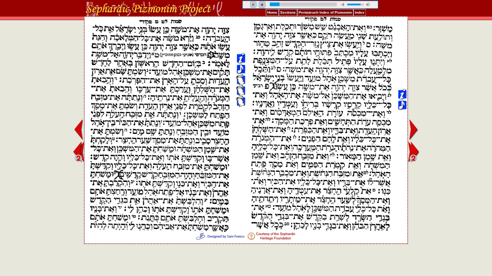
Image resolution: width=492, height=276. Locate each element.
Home (272, 12)
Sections (288, 12)
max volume (368, 4)
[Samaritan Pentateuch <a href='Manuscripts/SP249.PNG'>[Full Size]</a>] (240, 47)
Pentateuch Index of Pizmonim (325, 12)
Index (359, 12)
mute (343, 4)
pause (253, 4)
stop (262, 4)
